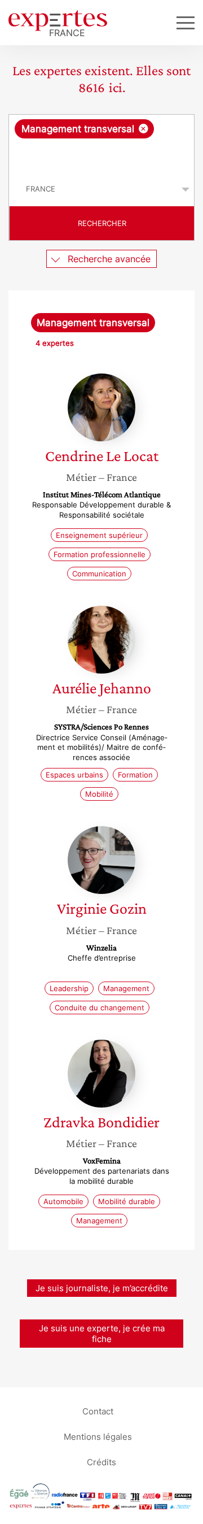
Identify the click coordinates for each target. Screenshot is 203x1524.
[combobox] (101, 143)
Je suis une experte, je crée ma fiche (102, 1333)
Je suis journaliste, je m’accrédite (102, 1288)
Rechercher (102, 223)
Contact (97, 1411)
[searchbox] (102, 155)
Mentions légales (98, 1436)
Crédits (101, 1462)
